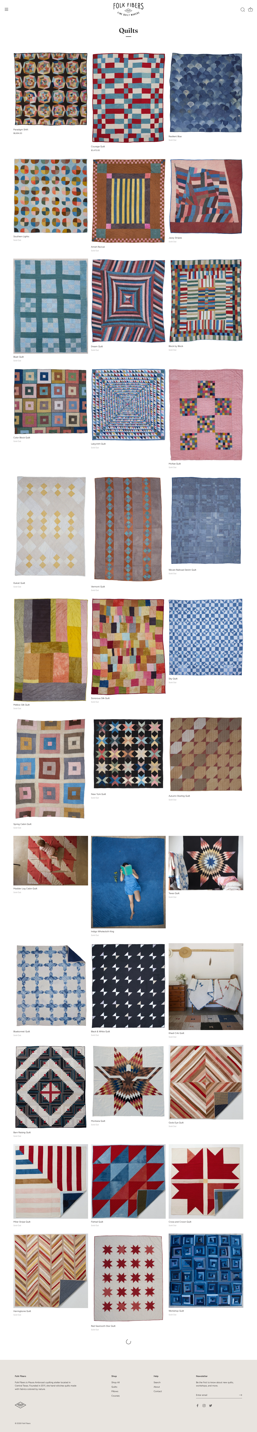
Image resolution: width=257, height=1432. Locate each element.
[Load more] (128, 1341)
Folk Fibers (26, 1423)
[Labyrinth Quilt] (128, 405)
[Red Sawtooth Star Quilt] (128, 1278)
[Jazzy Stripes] (206, 196)
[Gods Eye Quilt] (206, 1082)
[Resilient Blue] (206, 92)
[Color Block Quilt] (50, 401)
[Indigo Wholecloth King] (128, 882)
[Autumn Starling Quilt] (206, 755)
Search (157, 1382)
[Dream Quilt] (128, 301)
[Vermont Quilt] (128, 529)
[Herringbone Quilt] (50, 1271)
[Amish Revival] (128, 201)
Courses (115, 1395)
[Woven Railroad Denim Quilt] (206, 521)
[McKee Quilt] (206, 414)
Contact (158, 1391)
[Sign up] (240, 1395)
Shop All (115, 1382)
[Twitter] (210, 1405)
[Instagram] (204, 1405)
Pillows (114, 1391)
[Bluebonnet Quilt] (50, 985)
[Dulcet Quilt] (50, 527)
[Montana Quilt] (128, 1081)
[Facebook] (197, 1405)
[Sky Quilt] (206, 637)
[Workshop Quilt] (206, 1271)
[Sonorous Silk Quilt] (128, 646)
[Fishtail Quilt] (128, 1181)
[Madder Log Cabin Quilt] (50, 861)
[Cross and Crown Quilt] (206, 1181)
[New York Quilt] (128, 754)
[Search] (242, 10)
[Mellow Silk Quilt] (50, 650)
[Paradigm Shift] (50, 89)
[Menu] (6, 9)
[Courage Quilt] (128, 97)
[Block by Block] (206, 301)
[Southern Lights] (50, 195)
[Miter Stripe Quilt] (50, 1181)
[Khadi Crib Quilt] (206, 986)
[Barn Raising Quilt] (50, 1087)
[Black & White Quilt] (128, 985)
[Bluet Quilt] (50, 306)
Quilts (114, 1387)
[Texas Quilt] (206, 863)
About (157, 1387)
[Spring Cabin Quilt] (50, 769)
